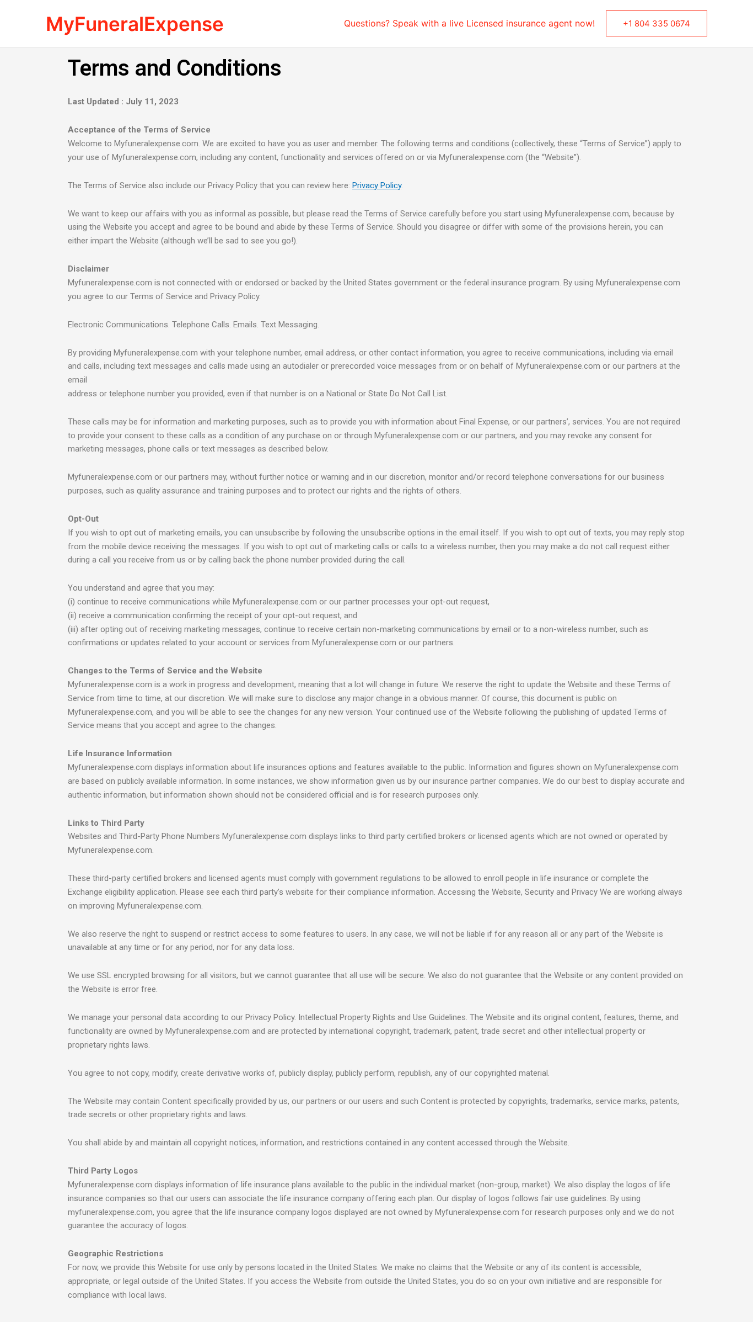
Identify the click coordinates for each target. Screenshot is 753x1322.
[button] (656, 23)
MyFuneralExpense (135, 23)
